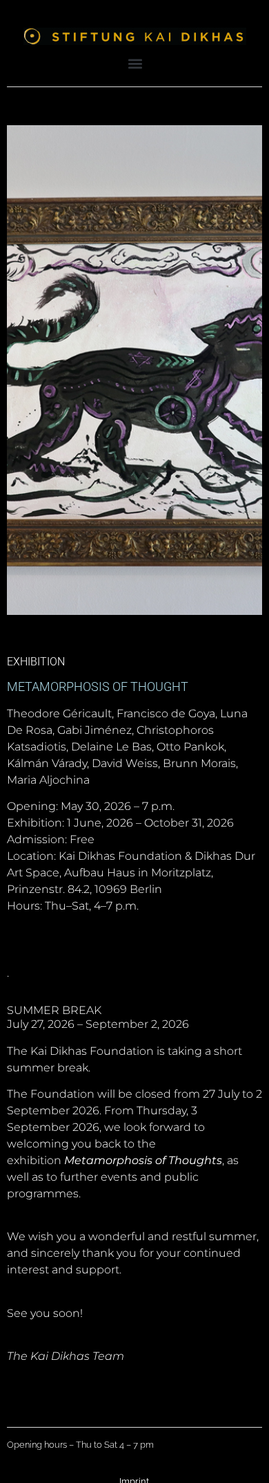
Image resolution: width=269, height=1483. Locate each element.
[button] (135, 63)
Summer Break (54, 1010)
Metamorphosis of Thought (97, 686)
